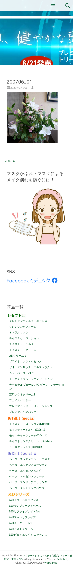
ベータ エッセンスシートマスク (29, 459)
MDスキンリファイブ (22, 517)
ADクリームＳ (18, 355)
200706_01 (10, 161)
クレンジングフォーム (22, 326)
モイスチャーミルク (21, 344)
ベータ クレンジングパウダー (28, 488)
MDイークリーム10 (21, 523)
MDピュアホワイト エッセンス (28, 534)
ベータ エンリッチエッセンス (28, 482)
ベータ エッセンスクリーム (26, 476)
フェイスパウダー (20, 400)
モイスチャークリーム (22, 350)
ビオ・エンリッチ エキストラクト (31, 367)
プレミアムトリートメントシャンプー (32, 406)
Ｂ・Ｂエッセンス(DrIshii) (25, 447)
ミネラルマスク (18, 332)
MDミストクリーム (21, 528)
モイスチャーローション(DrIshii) (29, 423)
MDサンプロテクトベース (25, 505)
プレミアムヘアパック (22, 412)
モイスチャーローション (24, 338)
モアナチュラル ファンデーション (31, 378)
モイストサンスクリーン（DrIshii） (31, 441)
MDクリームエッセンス (23, 500)
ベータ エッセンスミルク (25, 470)
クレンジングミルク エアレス (28, 321)
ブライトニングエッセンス (25, 361)
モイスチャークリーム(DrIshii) (28, 435)
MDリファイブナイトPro (24, 511)
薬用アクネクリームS (22, 394)
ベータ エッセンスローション (28, 464)
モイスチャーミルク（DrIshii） (28, 429)
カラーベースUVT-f (21, 373)
